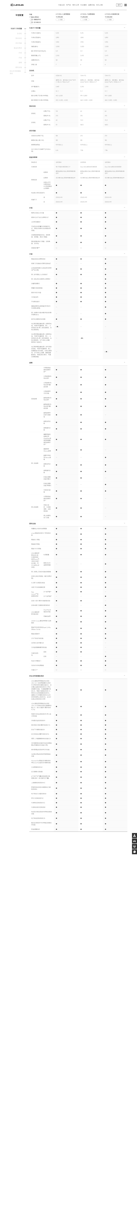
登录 (119, 5)
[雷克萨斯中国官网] (17, 5)
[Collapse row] (124, 27)
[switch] (31, 19)
